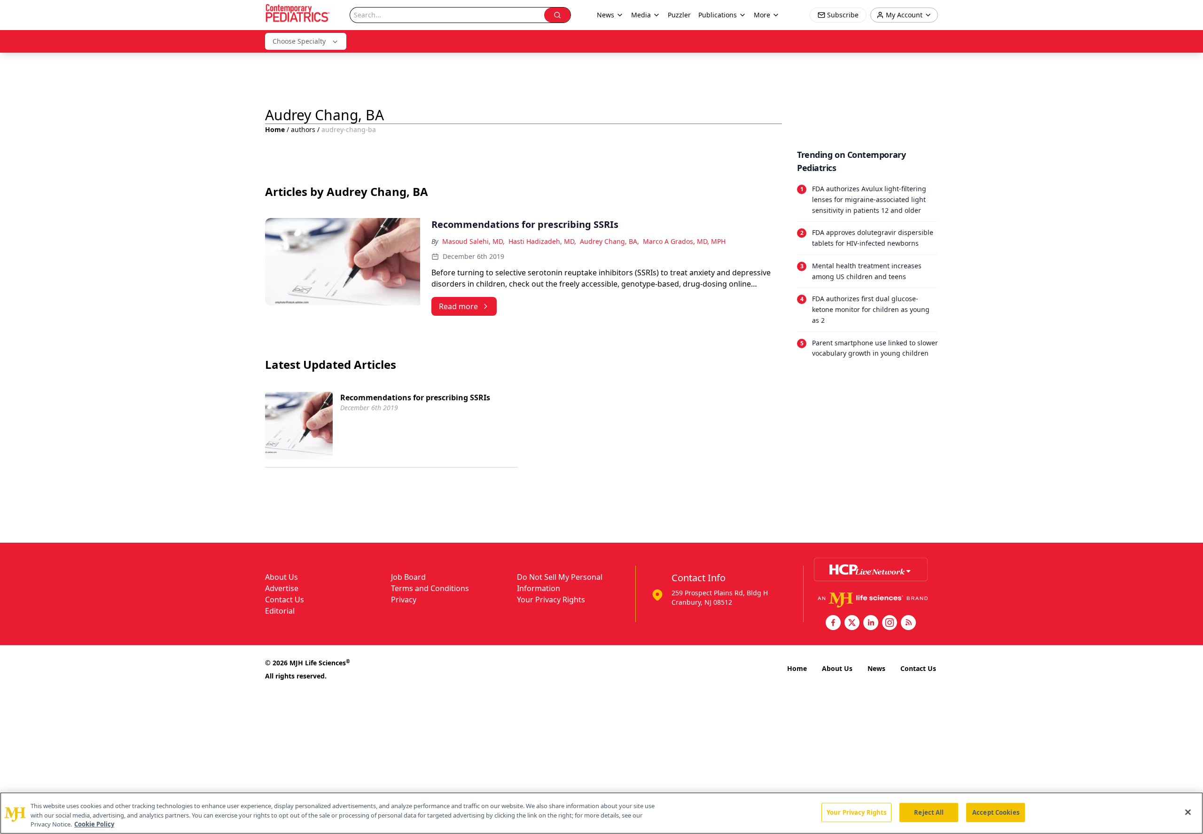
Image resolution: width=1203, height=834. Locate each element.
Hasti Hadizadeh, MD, (542, 241)
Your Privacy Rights (551, 599)
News (876, 668)
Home (275, 129)
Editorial (280, 611)
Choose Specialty (299, 41)
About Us (281, 577)
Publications (717, 14)
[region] (601, 813)
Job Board (408, 577)
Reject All (929, 812)
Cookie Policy (94, 824)
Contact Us (284, 599)
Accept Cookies (995, 812)
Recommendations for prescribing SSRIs (415, 397)
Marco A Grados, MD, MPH (684, 241)
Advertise (281, 588)
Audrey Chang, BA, (609, 241)
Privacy (403, 599)
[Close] (1188, 812)
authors (303, 129)
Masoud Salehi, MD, (473, 241)
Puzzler (679, 14)
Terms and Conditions (430, 588)
